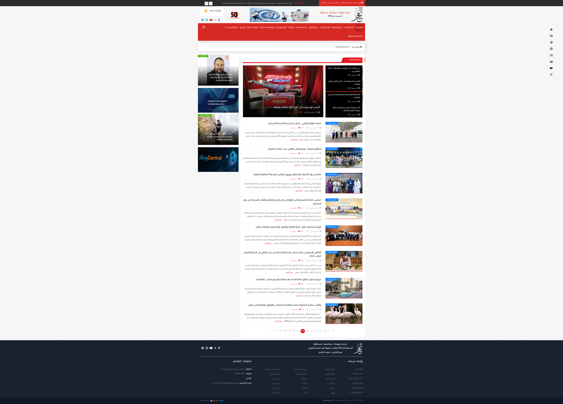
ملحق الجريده (232, 28)
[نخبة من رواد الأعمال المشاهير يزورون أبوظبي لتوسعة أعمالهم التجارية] (343, 183)
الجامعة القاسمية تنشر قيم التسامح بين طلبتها (297, 107)
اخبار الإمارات (358, 374)
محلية (304, 388)
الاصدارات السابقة (272, 370)
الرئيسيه (359, 28)
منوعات (304, 379)
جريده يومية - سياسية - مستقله (330, 348)
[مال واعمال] (551, 55)
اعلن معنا (275, 393)
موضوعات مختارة (267, 28)
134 (307, 331)
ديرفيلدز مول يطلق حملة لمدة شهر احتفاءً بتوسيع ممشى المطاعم (288, 279)
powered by (204, 401)
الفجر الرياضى (324, 28)
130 (324, 331)
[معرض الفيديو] (551, 68)
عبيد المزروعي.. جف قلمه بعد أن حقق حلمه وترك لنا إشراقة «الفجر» (266, 3)
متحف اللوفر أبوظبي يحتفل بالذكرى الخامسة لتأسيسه (295, 123)
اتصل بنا (275, 388)
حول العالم (330, 379)
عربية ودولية (337, 28)
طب (305, 393)
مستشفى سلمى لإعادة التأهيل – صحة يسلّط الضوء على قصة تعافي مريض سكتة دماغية (219, 137)
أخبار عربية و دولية (356, 379)
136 (298, 331)
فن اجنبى (275, 379)
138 (289, 331)
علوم (333, 393)
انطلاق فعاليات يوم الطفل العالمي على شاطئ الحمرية (294, 149)
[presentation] (206, 3)
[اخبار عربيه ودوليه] (551, 42)
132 (315, 331)
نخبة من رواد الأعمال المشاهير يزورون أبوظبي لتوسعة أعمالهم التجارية (287, 174)
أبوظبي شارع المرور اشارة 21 (232, 369)
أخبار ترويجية (282, 28)
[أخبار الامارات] (551, 36)
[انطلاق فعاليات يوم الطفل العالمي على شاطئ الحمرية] (343, 158)
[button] (235, 70)
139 (285, 331)
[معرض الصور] (551, 62)
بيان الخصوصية (300, 370)
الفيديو (242, 28)
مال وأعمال (313, 28)
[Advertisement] (218, 224)
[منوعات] (551, 74)
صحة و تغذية (301, 28)
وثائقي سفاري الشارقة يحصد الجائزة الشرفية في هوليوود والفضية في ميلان (284, 305)
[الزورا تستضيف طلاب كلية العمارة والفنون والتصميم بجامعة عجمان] (343, 236)
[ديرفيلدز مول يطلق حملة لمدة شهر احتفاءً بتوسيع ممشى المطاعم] (343, 288)
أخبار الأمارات (349, 28)
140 (280, 331)
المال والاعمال (357, 388)
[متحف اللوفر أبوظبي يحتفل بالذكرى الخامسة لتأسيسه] (343, 132)
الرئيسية (359, 369)
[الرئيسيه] (551, 29)
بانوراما (291, 28)
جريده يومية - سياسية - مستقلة (335, 14)
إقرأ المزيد (293, 140)
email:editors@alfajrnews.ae (225, 383)
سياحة (332, 388)
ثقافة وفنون (274, 374)
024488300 (240, 374)
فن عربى (276, 384)
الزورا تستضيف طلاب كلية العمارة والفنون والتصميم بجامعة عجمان (288, 227)
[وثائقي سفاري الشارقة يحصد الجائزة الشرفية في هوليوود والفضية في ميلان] (343, 314)
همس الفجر (330, 374)
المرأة (304, 384)
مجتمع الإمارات (342, 47)
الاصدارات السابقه (355, 36)
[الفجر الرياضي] (551, 49)
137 (293, 331)
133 (311, 331)
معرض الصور (252, 28)
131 (320, 331)
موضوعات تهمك (204, 115)
